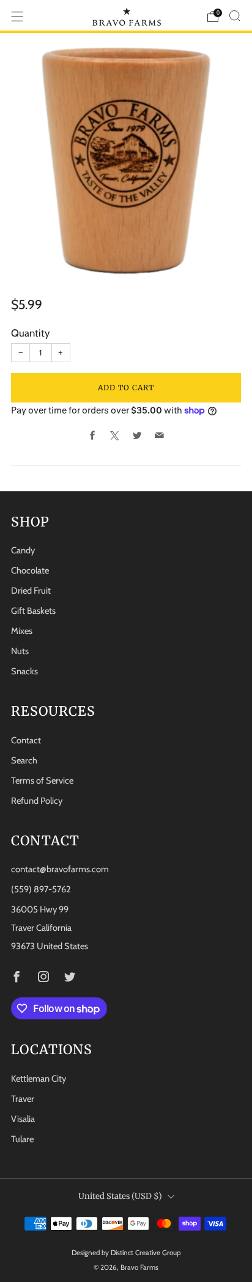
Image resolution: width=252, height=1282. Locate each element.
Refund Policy (36, 800)
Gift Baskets (33, 610)
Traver (22, 1098)
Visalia (23, 1118)
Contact (26, 740)
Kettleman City (38, 1078)
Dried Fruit (31, 590)
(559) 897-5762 (41, 889)
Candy (23, 550)
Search (24, 760)
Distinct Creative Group (146, 1252)
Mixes (21, 630)
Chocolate (30, 570)
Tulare (22, 1139)
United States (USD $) (120, 1196)
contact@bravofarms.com (60, 869)
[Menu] (17, 16)
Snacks (24, 671)
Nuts (20, 651)
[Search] (235, 16)
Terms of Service (42, 780)
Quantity (30, 333)
